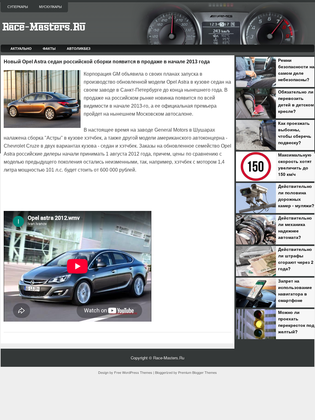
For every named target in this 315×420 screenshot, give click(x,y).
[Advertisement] (76, 191)
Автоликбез (78, 48)
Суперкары (17, 7)
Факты (49, 48)
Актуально (21, 48)
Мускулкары (50, 7)
